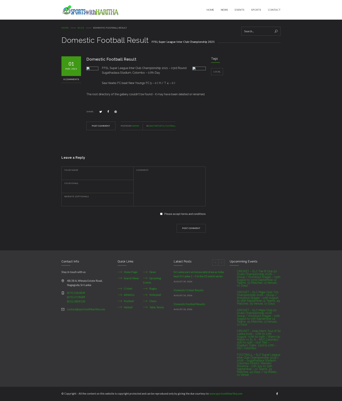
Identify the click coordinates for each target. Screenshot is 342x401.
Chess (152, 301)
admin (135, 125)
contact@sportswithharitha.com (86, 309)
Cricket (128, 288)
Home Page (131, 272)
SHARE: (90, 111)
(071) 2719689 (76, 297)
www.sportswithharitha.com (225, 393)
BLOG (81, 27)
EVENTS (239, 9)
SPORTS (256, 9)
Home (65, 27)
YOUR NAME (71, 170)
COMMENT (142, 170)
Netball (128, 307)
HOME (210, 9)
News (152, 272)
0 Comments (71, 79)
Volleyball (155, 294)
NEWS (224, 9)
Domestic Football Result (111, 59)
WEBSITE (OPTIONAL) (76, 196)
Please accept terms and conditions (185, 213)
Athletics (129, 294)
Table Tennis (156, 307)
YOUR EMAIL (71, 183)
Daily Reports (156, 125)
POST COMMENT (101, 125)
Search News (131, 278)
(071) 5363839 (76, 292)
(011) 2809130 (76, 301)
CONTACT (274, 9)
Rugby (153, 288)
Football (170, 125)
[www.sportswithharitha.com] (134, 10)
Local (217, 71)
